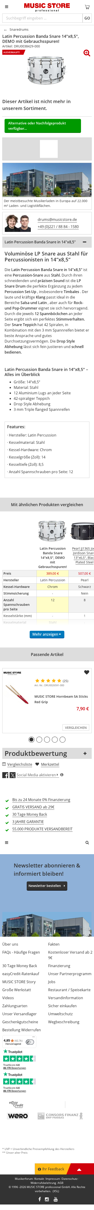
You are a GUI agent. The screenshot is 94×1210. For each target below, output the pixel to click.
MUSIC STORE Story (19, 981)
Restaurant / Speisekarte (69, 989)
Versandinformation (65, 997)
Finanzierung (59, 965)
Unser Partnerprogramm (69, 973)
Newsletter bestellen (45, 885)
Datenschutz (70, 1179)
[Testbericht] (49, 149)
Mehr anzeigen (45, 634)
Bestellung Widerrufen (21, 1029)
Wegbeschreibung (63, 1021)
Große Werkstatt (16, 989)
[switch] (30, 1042)
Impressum (53, 1179)
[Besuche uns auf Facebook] (39, 1200)
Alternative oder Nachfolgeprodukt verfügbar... (37, 126)
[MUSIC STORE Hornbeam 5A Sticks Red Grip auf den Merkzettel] (86, 672)
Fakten (54, 944)
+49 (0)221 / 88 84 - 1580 (58, 226)
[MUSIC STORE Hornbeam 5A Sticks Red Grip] (17, 693)
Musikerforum (24, 1179)
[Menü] (33, 1038)
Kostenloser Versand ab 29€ (70, 955)
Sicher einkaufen (62, 1005)
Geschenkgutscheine (20, 1021)
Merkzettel (50, 764)
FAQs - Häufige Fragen (21, 952)
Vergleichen (76, 727)
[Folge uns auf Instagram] (47, 1200)
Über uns (10, 944)
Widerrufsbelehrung (43, 1183)
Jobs (51, 981)
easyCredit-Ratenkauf (20, 973)
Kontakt (39, 1179)
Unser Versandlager (19, 1013)
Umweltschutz (60, 1013)
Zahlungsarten (14, 1005)
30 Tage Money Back (19, 965)
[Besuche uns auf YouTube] (56, 1200)
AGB (60, 1183)
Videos (8, 997)
